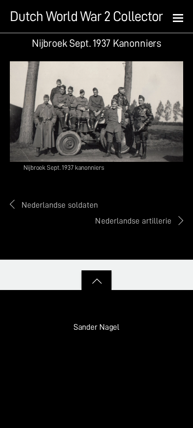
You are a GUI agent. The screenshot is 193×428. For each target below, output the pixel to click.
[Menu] (178, 17)
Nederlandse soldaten (60, 205)
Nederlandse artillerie (133, 221)
